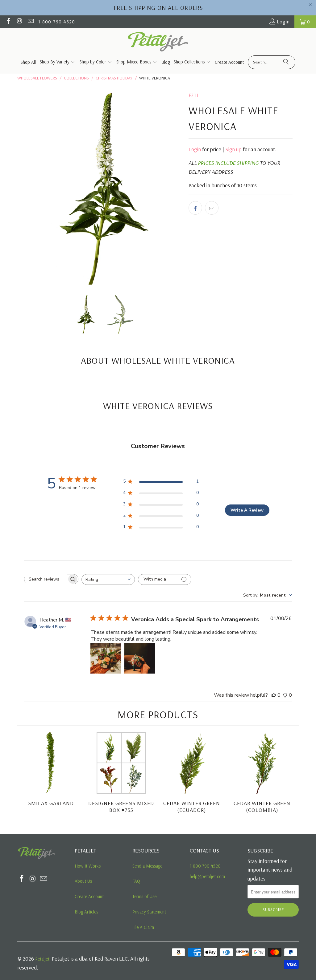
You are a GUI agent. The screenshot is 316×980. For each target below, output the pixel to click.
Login (283, 21)
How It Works (88, 866)
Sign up (233, 149)
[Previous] (24, 776)
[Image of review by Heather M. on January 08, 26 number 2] (139, 658)
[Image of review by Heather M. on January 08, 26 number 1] (105, 658)
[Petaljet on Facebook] (8, 21)
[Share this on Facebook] (195, 208)
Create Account (89, 896)
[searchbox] (45, 579)
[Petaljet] (158, 42)
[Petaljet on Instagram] (19, 21)
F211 (193, 95)
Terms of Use (144, 896)
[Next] (292, 776)
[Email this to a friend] (211, 208)
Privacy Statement (149, 912)
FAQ (136, 881)
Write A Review (247, 510)
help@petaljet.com (207, 876)
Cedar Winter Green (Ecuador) (191, 806)
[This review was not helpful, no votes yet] (285, 695)
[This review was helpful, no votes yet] (274, 695)
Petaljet (42, 959)
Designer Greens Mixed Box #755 (121, 806)
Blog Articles (86, 912)
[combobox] (108, 579)
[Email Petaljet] (30, 21)
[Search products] (286, 62)
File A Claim (143, 927)
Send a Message (147, 866)
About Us (83, 881)
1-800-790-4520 (56, 21)
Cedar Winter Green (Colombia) (262, 806)
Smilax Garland (51, 803)
